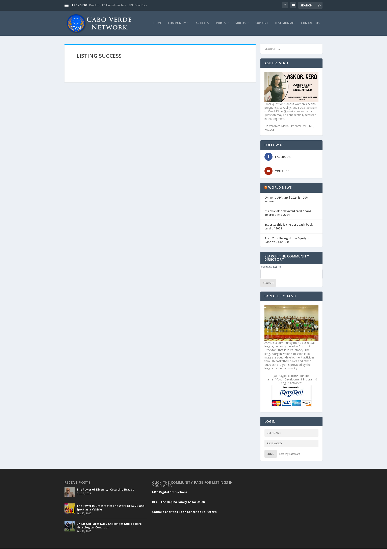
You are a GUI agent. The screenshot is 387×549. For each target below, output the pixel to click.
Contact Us (310, 23)
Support (261, 23)
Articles (202, 23)
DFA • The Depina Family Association (178, 502)
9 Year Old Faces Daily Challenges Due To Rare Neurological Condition (109, 525)
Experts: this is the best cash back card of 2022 (288, 226)
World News (280, 187)
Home (157, 23)
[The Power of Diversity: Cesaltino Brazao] (69, 492)
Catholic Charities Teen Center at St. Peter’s (184, 512)
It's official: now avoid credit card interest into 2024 (287, 213)
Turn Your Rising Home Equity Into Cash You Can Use (288, 240)
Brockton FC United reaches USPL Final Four (118, 5)
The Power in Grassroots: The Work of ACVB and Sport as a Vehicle (111, 507)
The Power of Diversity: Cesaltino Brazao (105, 489)
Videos (240, 23)
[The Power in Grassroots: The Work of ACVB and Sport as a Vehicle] (69, 508)
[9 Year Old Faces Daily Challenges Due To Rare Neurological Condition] (69, 526)
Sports (220, 23)
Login (270, 454)
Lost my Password (289, 454)
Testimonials (284, 23)
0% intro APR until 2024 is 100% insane (286, 199)
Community (177, 23)
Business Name (270, 267)
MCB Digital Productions (169, 492)
